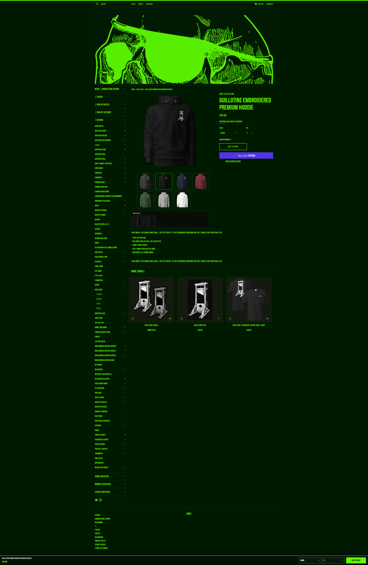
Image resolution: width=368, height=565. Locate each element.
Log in (133, 4)
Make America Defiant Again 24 (105, 355)
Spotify (97, 533)
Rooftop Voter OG (101, 406)
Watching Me (99, 463)
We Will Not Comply (101, 467)
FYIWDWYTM (99, 280)
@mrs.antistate (102, 476)
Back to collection (226, 94)
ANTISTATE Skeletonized (103, 140)
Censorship (99, 168)
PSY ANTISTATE (99, 388)
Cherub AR (98, 177)
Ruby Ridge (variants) (102, 421)
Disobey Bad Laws (101, 238)
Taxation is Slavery (101, 439)
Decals (98, 308)
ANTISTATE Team (100, 154)
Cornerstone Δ (100, 182)
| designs (99, 120)
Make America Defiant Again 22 (105, 351)
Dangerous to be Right (102, 201)
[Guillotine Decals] (151, 300)
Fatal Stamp (99, 266)
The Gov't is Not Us (101, 449)
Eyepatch (98, 261)
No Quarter (99, 369)
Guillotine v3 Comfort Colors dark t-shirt (249, 325)
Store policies (100, 544)
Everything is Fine (101, 257)
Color (221, 128)
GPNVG (97, 285)
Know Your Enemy (101, 327)
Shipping (222, 121)
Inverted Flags (100, 313)
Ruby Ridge (98, 416)
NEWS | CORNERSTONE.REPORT (107, 89)
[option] (145, 181)
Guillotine (98, 289)
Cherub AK (98, 173)
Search (97, 515)
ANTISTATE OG (99, 126)
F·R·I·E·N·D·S (99, 275)
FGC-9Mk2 (98, 271)
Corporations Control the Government (108, 196)
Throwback (99, 453)
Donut (97, 243)
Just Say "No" (99, 322)
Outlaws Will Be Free (102, 379)
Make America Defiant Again (104, 360)
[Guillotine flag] (200, 300)
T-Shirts (99, 294)
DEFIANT (97, 219)
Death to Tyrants (101, 210)
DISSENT (97, 229)
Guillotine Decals (151, 325)
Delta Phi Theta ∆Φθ (102, 224)
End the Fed (98, 252)
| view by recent (102, 104)
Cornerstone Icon (101, 187)
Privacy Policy (100, 541)
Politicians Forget (101, 383)
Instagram (99, 522)
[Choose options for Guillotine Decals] (170, 318)
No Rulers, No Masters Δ (103, 374)
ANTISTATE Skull (100, 159)
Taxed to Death (100, 444)
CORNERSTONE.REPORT (102, 191)
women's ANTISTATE (103, 484)
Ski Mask (98, 425)
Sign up (140, 4)
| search (99, 96)
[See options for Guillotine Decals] (132, 318)
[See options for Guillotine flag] (181, 318)
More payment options (233, 161)
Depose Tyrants (100, 215)
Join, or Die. (99, 318)
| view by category (103, 112)
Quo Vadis (98, 393)
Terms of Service (101, 548)
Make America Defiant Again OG (105, 346)
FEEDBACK (149, 4)
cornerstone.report (102, 519)
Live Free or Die (100, 341)
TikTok (97, 529)
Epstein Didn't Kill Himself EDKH (106, 247)
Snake (97, 430)
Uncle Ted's (99, 458)
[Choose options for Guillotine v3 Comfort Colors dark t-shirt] (267, 318)
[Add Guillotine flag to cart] (218, 318)
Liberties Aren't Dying (102, 332)
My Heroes (98, 364)
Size (247, 128)
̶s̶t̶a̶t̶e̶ (97, 145)
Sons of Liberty (100, 435)
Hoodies (99, 299)
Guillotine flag (200, 325)
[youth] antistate (102, 492)
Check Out (270, 4)
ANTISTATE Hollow (101, 135)
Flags (98, 303)
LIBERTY (97, 336)
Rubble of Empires (101, 411)
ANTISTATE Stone (100, 149)
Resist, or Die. (99, 397)
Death (97, 205)
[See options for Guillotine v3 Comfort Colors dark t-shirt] (230, 318)
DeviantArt (99, 537)
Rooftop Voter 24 (101, 402)
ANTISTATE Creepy (101, 131)
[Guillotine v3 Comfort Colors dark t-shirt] (248, 300)
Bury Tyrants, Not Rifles (103, 163)
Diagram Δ (98, 233)
